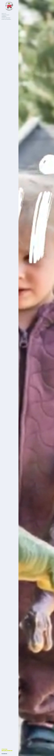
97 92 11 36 (4, 749)
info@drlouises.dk (7, 750)
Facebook (4, 753)
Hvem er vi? (4, 13)
